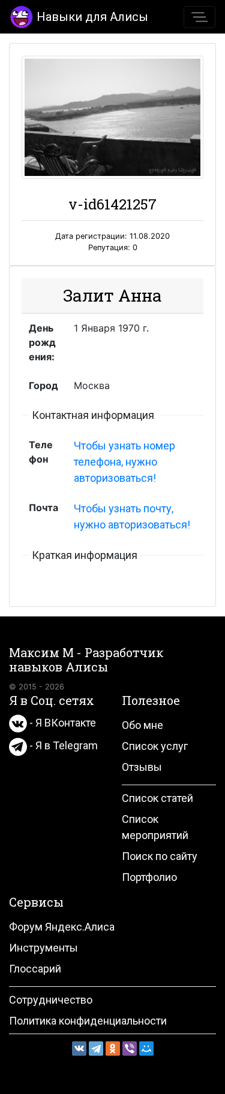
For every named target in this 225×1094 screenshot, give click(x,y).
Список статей (157, 798)
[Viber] (129, 1048)
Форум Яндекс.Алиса (62, 926)
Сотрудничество (50, 999)
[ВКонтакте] (79, 1048)
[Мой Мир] (146, 1048)
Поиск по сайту (159, 856)
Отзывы (142, 767)
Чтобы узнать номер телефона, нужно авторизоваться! (124, 461)
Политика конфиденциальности (88, 1020)
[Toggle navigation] (199, 17)
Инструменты (43, 947)
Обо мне (142, 725)
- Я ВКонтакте (61, 722)
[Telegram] (96, 1048)
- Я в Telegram (62, 745)
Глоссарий (35, 968)
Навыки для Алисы (92, 17)
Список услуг (155, 746)
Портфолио (149, 877)
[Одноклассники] (113, 1048)
